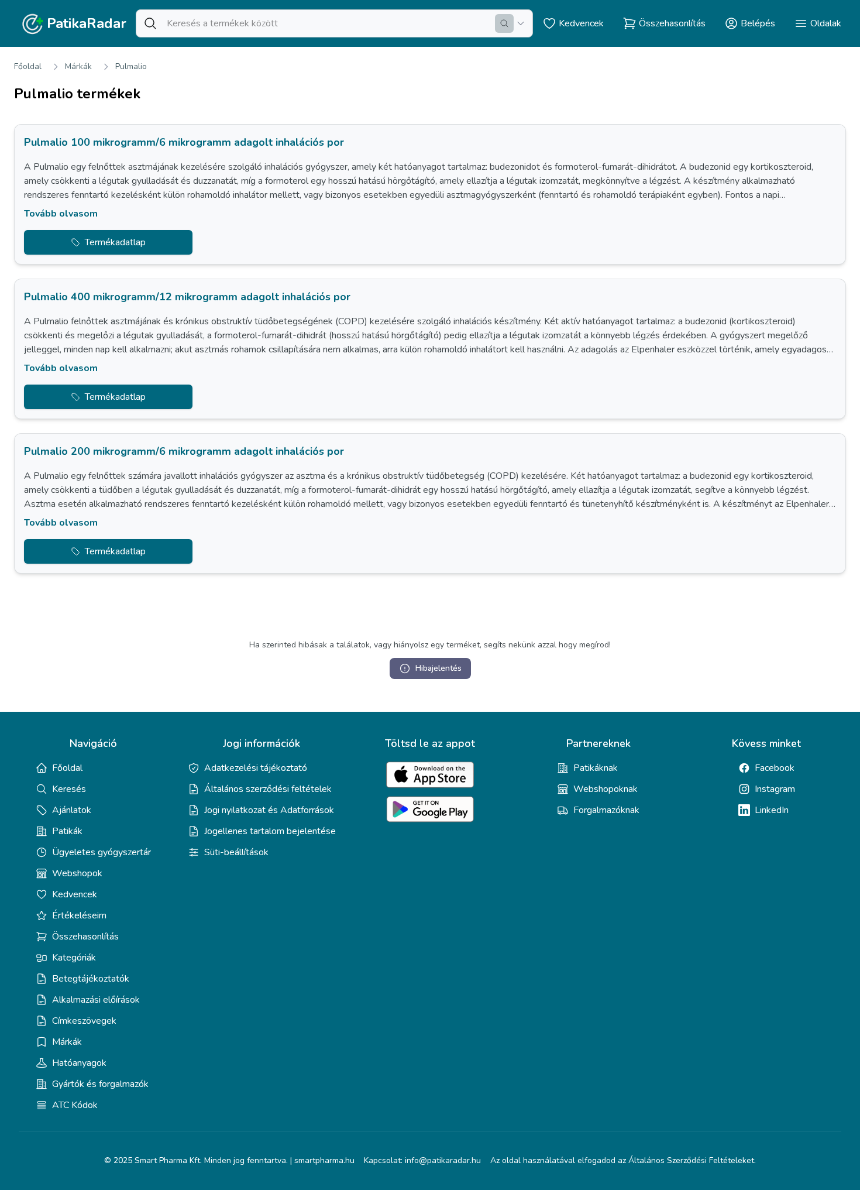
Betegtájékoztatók (90, 978)
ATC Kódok (75, 1105)
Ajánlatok (71, 810)
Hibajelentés (438, 668)
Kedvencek (74, 894)
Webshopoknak (605, 789)
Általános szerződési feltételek (268, 789)
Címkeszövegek (84, 1020)
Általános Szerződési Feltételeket (691, 1160)
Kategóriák (74, 957)
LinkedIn (772, 810)
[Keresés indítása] (504, 23)
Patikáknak (595, 768)
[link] (430, 194)
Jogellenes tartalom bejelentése (270, 831)
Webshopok (77, 873)
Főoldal (28, 66)
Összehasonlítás (85, 936)
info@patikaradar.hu (443, 1160)
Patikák (67, 831)
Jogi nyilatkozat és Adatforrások (269, 810)
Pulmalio (131, 66)
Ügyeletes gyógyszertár (101, 852)
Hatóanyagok (79, 1063)
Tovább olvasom (61, 213)
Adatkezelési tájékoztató (255, 768)
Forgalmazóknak (606, 810)
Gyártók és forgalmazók (100, 1084)
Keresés (69, 789)
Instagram (775, 789)
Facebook (774, 768)
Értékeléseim (79, 915)
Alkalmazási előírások (96, 999)
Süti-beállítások (236, 852)
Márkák (78, 66)
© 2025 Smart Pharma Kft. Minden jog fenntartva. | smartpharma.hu (229, 1160)
